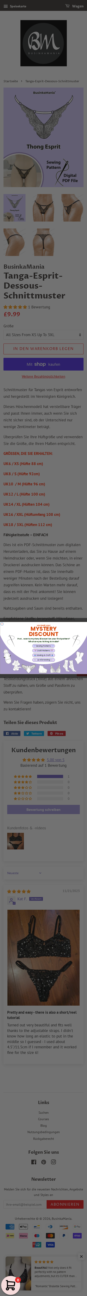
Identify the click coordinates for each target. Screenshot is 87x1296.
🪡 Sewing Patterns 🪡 (43, 646)
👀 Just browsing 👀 (43, 660)
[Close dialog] (2, 624)
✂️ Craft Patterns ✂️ (43, 650)
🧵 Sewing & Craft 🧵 (43, 655)
